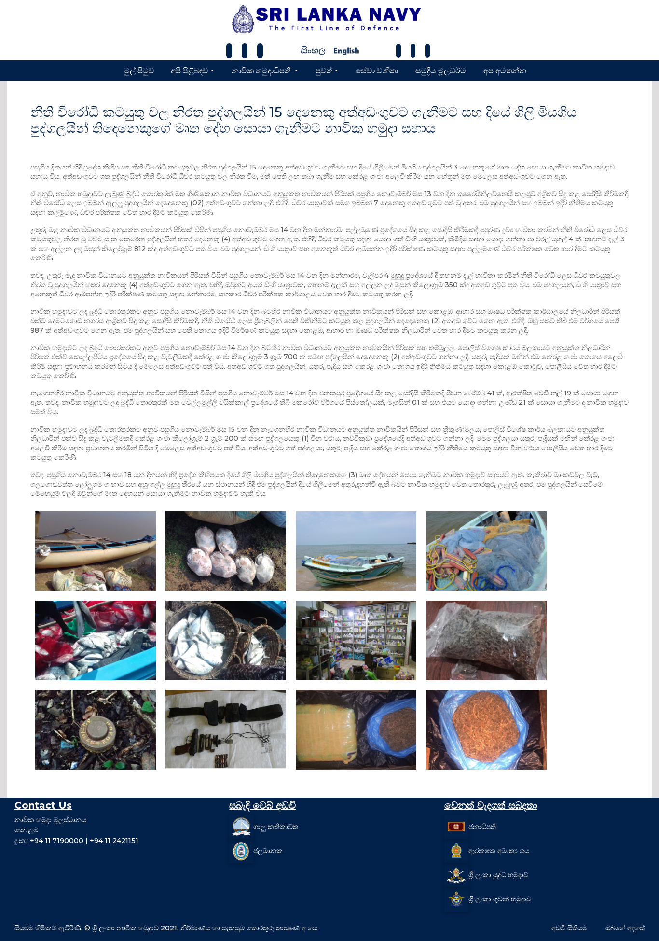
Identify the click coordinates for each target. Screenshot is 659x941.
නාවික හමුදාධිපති (262, 70)
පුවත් (324, 70)
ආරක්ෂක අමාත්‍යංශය (498, 850)
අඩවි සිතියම (569, 928)
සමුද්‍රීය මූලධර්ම (440, 70)
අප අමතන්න (504, 70)
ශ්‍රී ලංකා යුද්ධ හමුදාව (498, 875)
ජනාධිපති (482, 826)
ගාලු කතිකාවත (275, 826)
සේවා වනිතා (377, 70)
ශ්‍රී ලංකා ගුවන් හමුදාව (499, 899)
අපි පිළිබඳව (189, 70)
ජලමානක (268, 850)
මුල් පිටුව (139, 70)
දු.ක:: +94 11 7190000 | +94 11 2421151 (76, 840)
